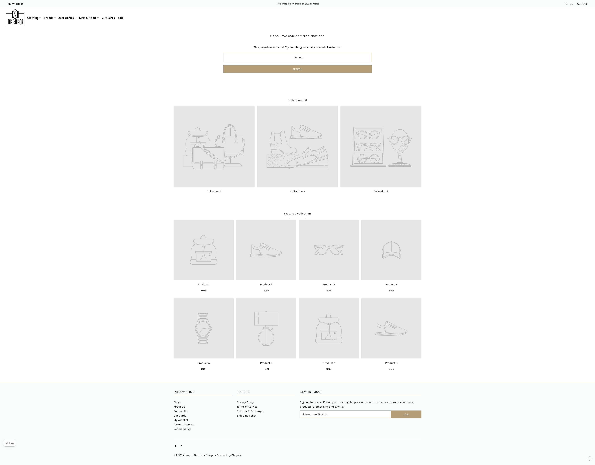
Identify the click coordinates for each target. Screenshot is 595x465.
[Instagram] (181, 446)
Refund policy (182, 429)
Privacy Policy (245, 402)
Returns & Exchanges (250, 411)
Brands (48, 18)
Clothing (33, 18)
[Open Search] (566, 3)
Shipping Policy (246, 415)
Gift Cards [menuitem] (108, 18)
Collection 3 (380, 191)
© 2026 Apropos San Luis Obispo (194, 455)
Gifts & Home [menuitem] (88, 18)
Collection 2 (297, 191)
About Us (179, 406)
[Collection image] (214, 146)
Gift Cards (180, 415)
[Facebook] (175, 446)
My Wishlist (181, 420)
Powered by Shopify (228, 455)
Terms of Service (184, 424)
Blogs (177, 402)
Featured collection (297, 213)
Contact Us (180, 411)
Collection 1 (214, 191)
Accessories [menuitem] (66, 18)
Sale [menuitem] (120, 18)
